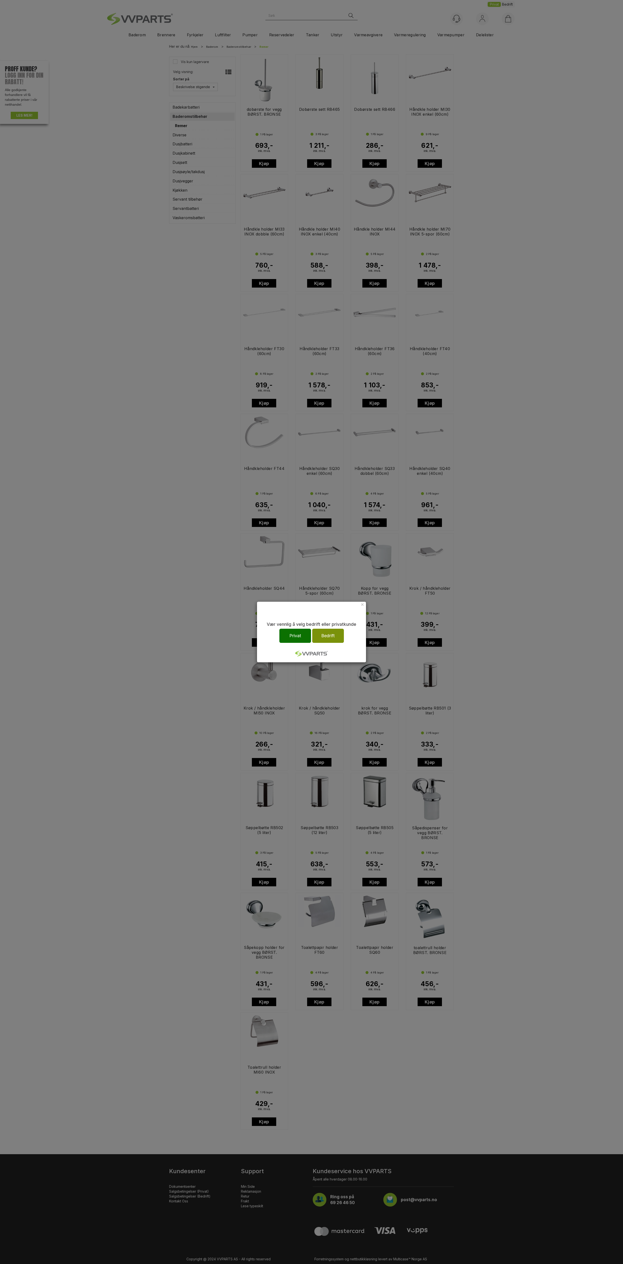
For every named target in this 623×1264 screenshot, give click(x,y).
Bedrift (328, 635)
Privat (295, 635)
